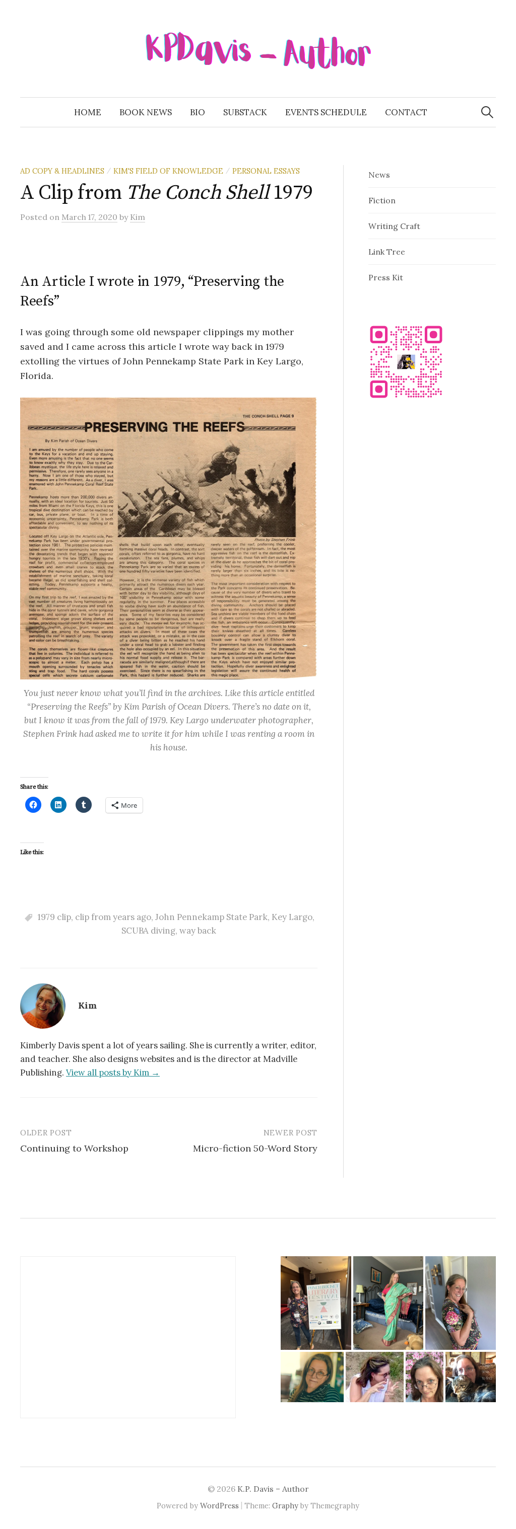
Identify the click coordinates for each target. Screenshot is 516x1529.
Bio (197, 112)
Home (87, 112)
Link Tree (386, 252)
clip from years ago (113, 917)
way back (197, 930)
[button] (316, 1303)
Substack (245, 112)
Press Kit (385, 277)
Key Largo (292, 917)
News (379, 175)
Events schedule (326, 112)
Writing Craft (394, 226)
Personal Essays (266, 171)
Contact (406, 112)
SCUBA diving (148, 930)
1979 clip (54, 917)
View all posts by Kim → (113, 1072)
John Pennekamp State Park (211, 917)
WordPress (219, 1505)
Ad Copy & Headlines (62, 171)
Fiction (382, 200)
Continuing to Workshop (74, 1148)
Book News (145, 112)
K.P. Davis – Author (273, 1489)
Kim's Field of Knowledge (168, 171)
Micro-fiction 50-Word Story (255, 1148)
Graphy (285, 1505)
